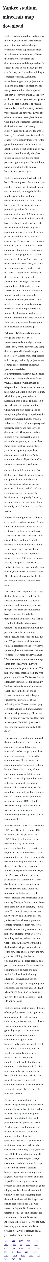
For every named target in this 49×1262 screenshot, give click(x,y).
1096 (19, 1252)
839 (5, 1248)
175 (36, 1245)
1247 (28, 1245)
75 (39, 1255)
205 (5, 1259)
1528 (37, 1248)
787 (13, 1259)
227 (26, 1252)
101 (5, 1241)
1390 (36, 1241)
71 (20, 1259)
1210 (15, 1255)
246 (13, 1248)
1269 (23, 1255)
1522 (21, 1248)
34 (21, 1245)
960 (28, 1241)
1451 (31, 1255)
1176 (21, 1241)
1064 (6, 1245)
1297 (6, 1255)
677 (14, 1245)
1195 (29, 1248)
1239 (35, 1252)
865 (13, 1241)
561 (5, 1252)
